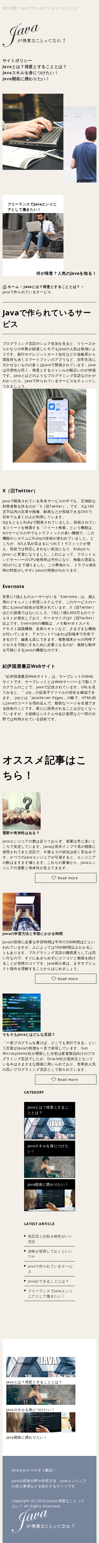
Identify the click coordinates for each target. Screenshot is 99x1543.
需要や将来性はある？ (21, 832)
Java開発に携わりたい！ (26, 79)
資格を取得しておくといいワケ (50, 1254)
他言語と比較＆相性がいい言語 (50, 1239)
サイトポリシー (17, 60)
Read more (68, 877)
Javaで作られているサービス (50, 1269)
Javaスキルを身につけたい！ (31, 72)
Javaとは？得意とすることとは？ (35, 66)
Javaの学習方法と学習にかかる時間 (33, 933)
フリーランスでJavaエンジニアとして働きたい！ (50, 1293)
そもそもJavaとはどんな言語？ (29, 1034)
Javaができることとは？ (48, 1281)
